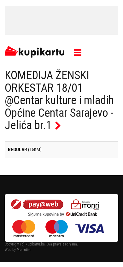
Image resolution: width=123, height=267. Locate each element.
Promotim (24, 250)
